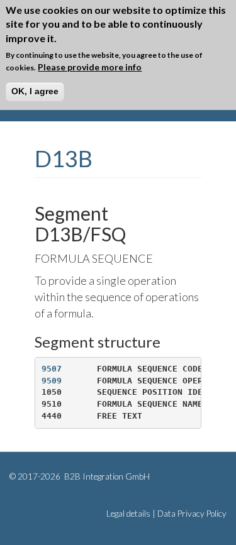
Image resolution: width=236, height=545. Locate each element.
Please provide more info (90, 67)
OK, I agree (35, 91)
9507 (52, 368)
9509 (52, 380)
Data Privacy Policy (192, 514)
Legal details (128, 514)
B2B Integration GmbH (106, 476)
